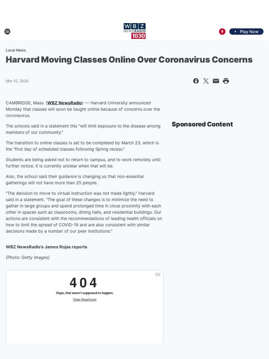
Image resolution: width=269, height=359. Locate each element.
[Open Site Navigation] (7, 31)
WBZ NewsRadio (64, 102)
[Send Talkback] (222, 31)
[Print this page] (226, 81)
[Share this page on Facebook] (196, 81)
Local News (16, 50)
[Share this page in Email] (216, 81)
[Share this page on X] (206, 81)
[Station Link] (135, 31)
